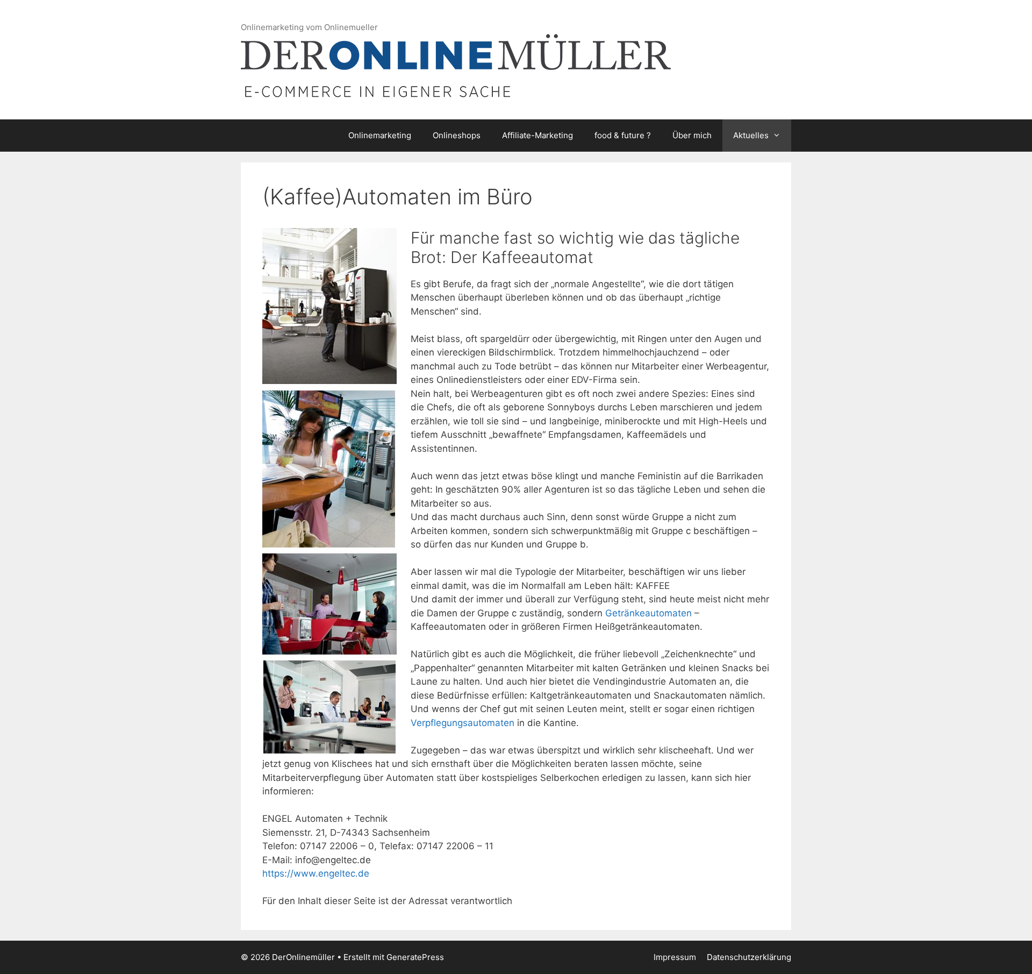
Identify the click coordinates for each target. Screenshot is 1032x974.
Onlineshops (457, 135)
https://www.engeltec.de (315, 873)
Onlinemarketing (379, 135)
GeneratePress (415, 957)
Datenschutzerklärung (749, 957)
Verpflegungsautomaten (462, 722)
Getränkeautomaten (649, 613)
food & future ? (622, 135)
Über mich (692, 135)
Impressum (675, 957)
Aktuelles (751, 135)
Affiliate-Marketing (537, 135)
